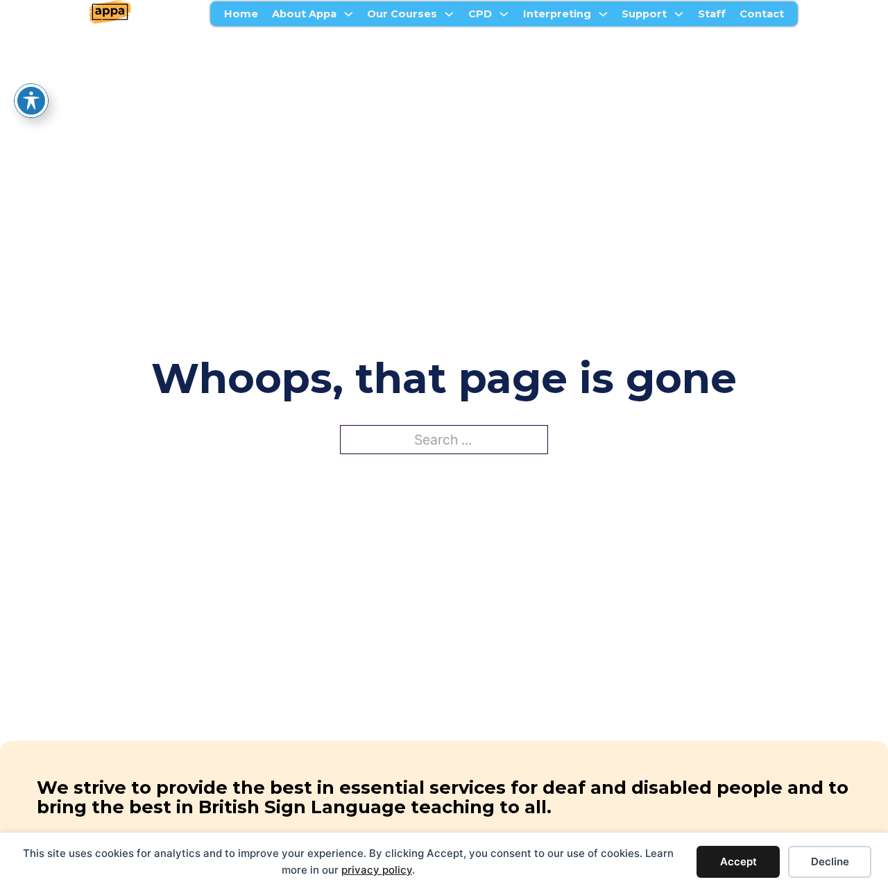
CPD (480, 13)
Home (241, 13)
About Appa (304, 13)
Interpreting (557, 13)
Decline (830, 861)
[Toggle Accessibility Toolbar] (31, 100)
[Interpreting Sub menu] (603, 14)
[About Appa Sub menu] (348, 14)
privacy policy (376, 869)
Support (644, 13)
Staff (712, 13)
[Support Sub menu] (679, 14)
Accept (738, 861)
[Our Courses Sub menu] (449, 14)
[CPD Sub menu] (504, 14)
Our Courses (402, 13)
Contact (762, 13)
